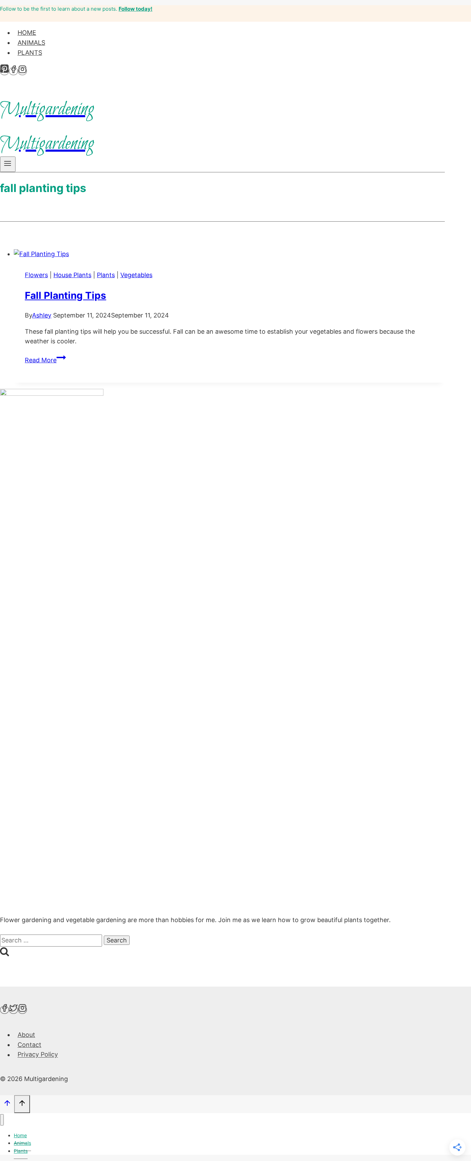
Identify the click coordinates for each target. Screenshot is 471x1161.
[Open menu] (8, 164)
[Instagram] (22, 71)
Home (27, 32)
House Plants (72, 275)
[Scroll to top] (7, 1104)
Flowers (36, 275)
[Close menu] (2, 1119)
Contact (29, 1044)
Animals (31, 42)
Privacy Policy (38, 1054)
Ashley (41, 315)
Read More (45, 360)
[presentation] (229, 254)
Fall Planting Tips (65, 295)
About (26, 1034)
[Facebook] (13, 71)
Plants (30, 52)
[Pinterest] (4, 71)
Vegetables (136, 275)
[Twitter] (13, 1010)
